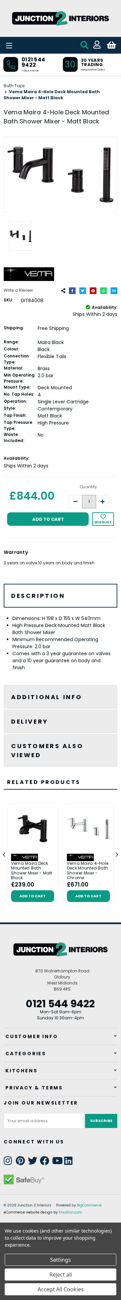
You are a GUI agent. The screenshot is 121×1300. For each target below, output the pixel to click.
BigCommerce (89, 1205)
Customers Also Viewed (47, 750)
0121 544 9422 (33, 62)
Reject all (60, 1274)
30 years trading (92, 62)
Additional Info (46, 697)
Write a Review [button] (18, 290)
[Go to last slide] (4, 855)
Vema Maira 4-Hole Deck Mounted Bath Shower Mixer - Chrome (87, 871)
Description (38, 595)
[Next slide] (116, 855)
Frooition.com (70, 1212)
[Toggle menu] (27, 45)
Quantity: (89, 487)
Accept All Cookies (61, 1289)
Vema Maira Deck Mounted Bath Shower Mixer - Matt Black (31, 871)
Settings (60, 1259)
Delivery (29, 721)
